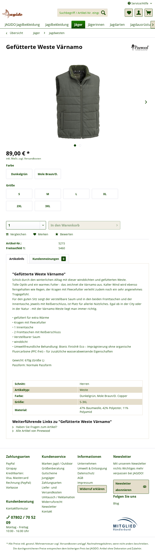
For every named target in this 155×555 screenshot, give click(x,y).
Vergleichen (17, 234)
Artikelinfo (16, 259)
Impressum (85, 483)
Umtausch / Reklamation (58, 497)
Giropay (11, 468)
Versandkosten (68, 543)
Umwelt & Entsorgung (92, 468)
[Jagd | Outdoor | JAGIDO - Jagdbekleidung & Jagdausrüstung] (12, 14)
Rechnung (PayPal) (18, 483)
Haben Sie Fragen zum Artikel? (36, 427)
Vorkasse (12, 487)
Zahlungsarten (52, 483)
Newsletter (49, 506)
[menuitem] (82, 15)
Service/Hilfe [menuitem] (140, 3)
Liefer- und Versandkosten (52, 490)
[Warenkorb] (149, 13)
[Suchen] (103, 13)
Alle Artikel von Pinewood (32, 431)
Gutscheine (49, 473)
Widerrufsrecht (52, 502)
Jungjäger (48, 478)
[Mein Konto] (139, 13)
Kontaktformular (17, 508)
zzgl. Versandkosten (30, 158)
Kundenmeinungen (48, 259)
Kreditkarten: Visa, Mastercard (17, 475)
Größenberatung (53, 468)
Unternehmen (87, 463)
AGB (80, 478)
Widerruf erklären (92, 489)
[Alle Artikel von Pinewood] (140, 51)
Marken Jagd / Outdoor (57, 463)
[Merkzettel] (129, 13)
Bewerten (66, 234)
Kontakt (47, 511)
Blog (116, 503)
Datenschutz (86, 473)
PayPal (10, 463)
